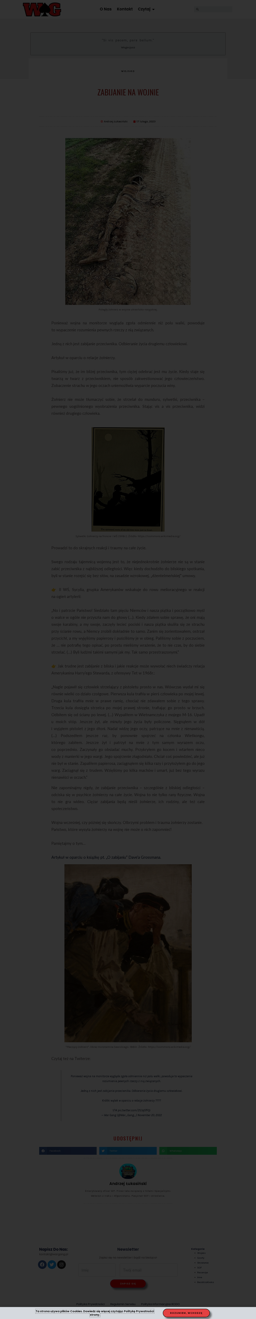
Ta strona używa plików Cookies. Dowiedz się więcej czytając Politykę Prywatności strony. (95, 1313)
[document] (128, 659)
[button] (186, 1313)
